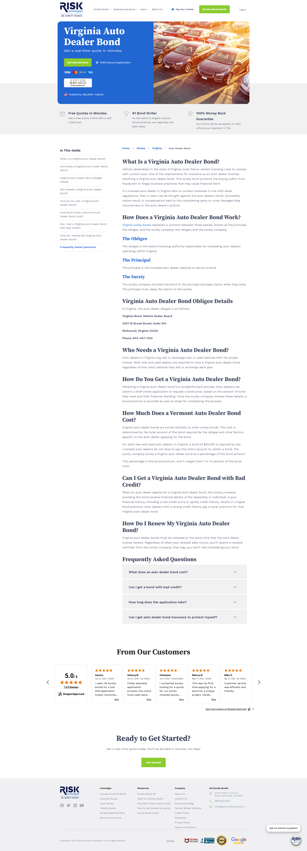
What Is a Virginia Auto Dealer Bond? (83, 158)
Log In (242, 9)
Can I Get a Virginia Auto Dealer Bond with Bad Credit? (83, 226)
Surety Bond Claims (148, 813)
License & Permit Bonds (113, 794)
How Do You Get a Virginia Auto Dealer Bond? (79, 202)
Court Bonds (107, 803)
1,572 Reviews (71, 687)
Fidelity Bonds (108, 808)
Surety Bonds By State (112, 813)
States (141, 148)
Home (126, 148)
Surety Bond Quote (214, 9)
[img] (71, 682)
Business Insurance (124, 9)
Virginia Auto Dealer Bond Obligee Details (81, 179)
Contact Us (181, 798)
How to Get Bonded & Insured (153, 808)
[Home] (71, 5)
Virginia (157, 148)
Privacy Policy (182, 822)
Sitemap (170, 841)
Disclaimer (180, 817)
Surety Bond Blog (184, 803)
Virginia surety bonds (136, 225)
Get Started (153, 762)
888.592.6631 (222, 800)
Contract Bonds (108, 798)
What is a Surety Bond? (150, 798)
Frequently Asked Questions (78, 247)
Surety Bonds (101, 9)
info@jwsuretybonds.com (229, 806)
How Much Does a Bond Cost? (154, 803)
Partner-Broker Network (188, 808)
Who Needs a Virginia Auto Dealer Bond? (81, 191)
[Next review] (259, 682)
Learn (143, 9)
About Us (157, 9)
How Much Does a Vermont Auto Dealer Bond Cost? (80, 214)
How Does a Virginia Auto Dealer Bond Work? (83, 168)
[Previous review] (47, 682)
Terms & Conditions (185, 827)
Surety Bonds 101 (146, 794)
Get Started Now (77, 62)
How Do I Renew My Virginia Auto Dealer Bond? (80, 237)
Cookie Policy (182, 813)
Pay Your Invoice (184, 9)
